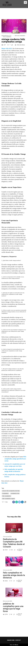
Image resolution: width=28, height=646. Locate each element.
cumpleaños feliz (15, 493)
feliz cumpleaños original (8, 498)
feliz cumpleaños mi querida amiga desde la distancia (14, 575)
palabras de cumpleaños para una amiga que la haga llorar (13, 607)
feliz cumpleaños (7, 36)
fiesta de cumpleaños (20, 35)
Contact (18, 640)
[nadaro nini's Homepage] (7, 4)
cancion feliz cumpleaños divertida (10, 490)
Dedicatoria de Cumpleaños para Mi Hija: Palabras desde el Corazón (14, 543)
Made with (14, 644)
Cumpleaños (5, 493)
